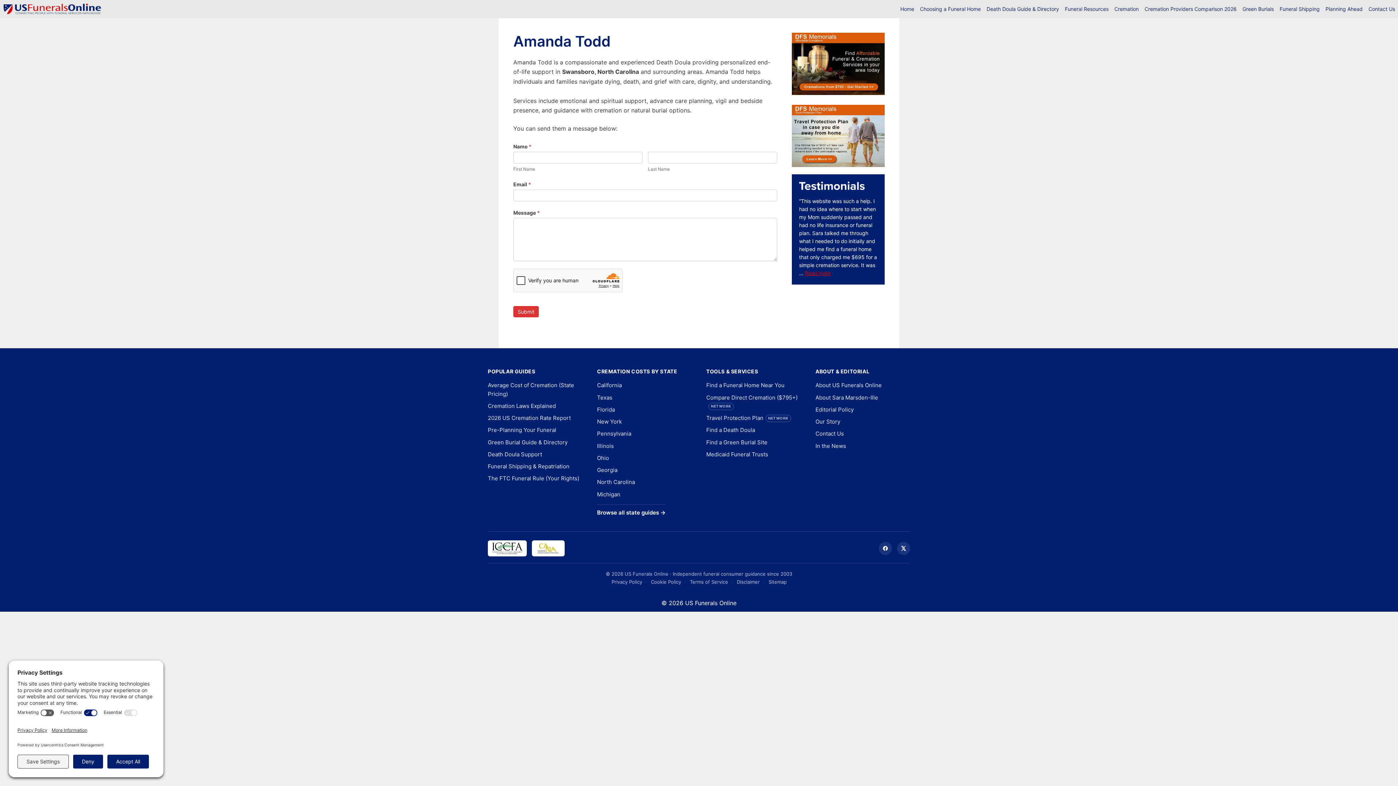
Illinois (605, 445)
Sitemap (778, 582)
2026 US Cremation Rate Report (529, 417)
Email (522, 184)
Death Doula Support (515, 454)
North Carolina (616, 482)
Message (526, 213)
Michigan (608, 494)
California (609, 385)
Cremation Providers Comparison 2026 (1191, 9)
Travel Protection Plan (747, 417)
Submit (526, 312)
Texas (604, 397)
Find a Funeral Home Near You (745, 385)
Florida (606, 409)
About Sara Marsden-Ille (847, 397)
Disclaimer (748, 582)
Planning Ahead (1344, 9)
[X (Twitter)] (903, 548)
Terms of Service (709, 582)
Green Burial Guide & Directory (528, 442)
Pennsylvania (614, 433)
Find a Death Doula (730, 429)
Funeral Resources (1087, 9)
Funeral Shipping (1300, 9)
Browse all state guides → (631, 512)
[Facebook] (885, 548)
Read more (818, 273)
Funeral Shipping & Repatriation (528, 466)
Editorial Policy (835, 409)
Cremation (1126, 9)
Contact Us (1382, 9)
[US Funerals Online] (52, 9)
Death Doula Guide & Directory (1023, 9)
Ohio (603, 457)
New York (609, 421)
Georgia (607, 470)
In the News (831, 445)
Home (907, 9)
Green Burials (1258, 9)
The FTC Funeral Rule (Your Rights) (533, 478)
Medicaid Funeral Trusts (737, 454)
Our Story (828, 421)
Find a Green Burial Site (736, 442)
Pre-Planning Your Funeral (522, 429)
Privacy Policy (627, 582)
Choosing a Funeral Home (950, 9)
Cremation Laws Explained (522, 405)
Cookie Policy (666, 582)
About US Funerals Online (849, 385)
